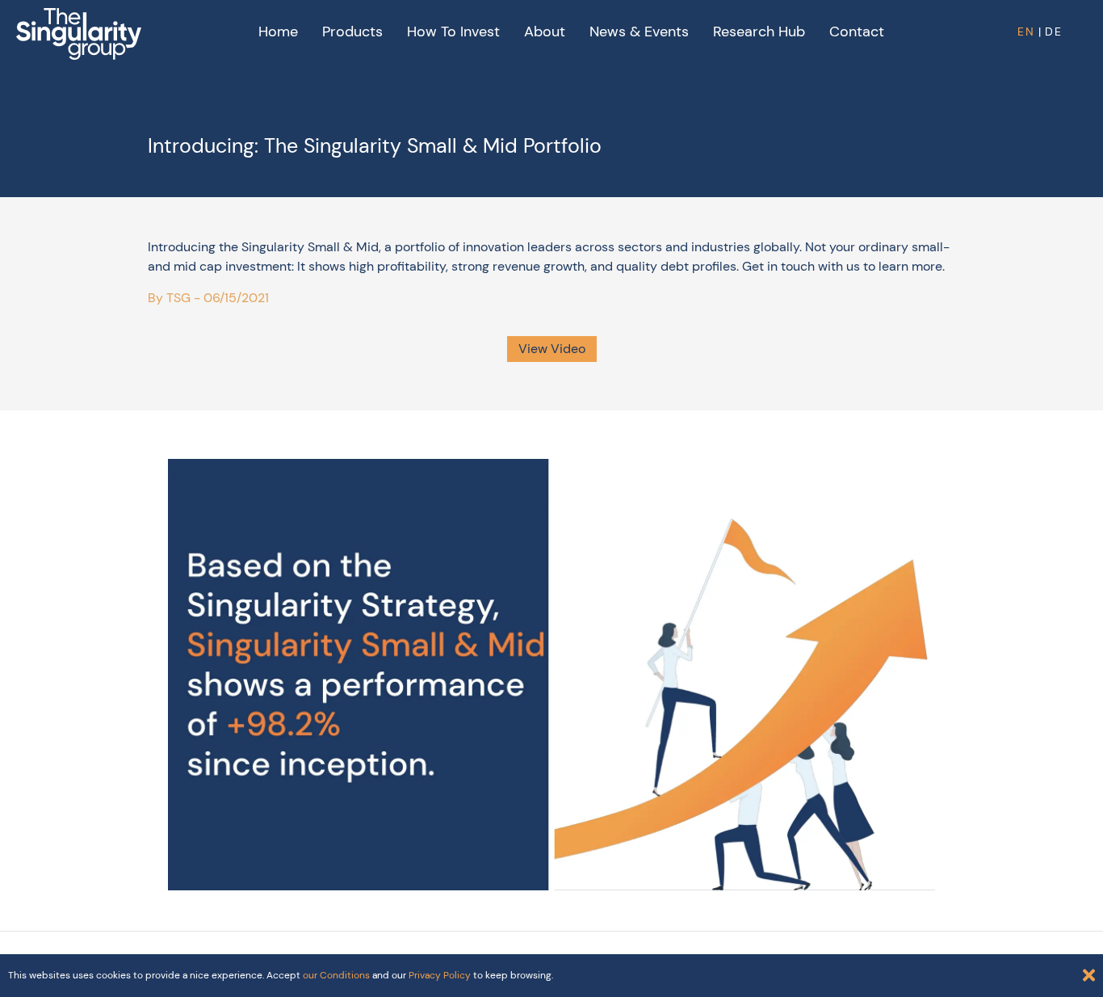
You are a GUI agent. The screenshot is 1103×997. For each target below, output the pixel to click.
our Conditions (336, 975)
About (544, 31)
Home (278, 31)
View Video (551, 348)
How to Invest (453, 31)
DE (1054, 31)
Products (352, 31)
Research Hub (759, 31)
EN (1026, 31)
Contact (856, 31)
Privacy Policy (440, 975)
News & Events (639, 31)
